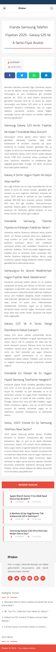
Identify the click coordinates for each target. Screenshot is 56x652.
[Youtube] (29, 578)
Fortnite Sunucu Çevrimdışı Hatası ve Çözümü (25, 626)
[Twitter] (16, 578)
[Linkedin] (36, 578)
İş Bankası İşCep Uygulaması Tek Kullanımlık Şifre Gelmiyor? (27, 515)
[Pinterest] (42, 578)
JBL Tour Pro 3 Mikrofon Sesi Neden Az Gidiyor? (26, 611)
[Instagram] (23, 578)
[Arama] (51, 8)
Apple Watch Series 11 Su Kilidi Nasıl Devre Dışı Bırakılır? (28, 497)
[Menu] (4, 8)
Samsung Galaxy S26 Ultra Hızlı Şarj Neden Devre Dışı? (28, 532)
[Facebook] (10, 578)
